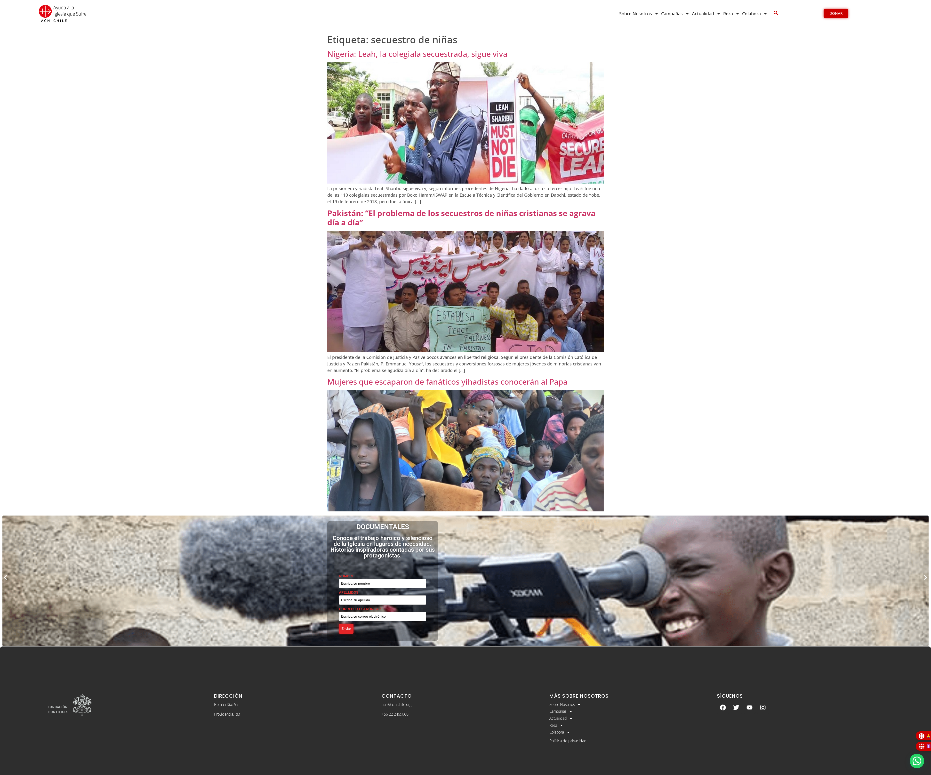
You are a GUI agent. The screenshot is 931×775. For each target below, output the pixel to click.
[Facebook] (723, 708)
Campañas (672, 13)
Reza (728, 13)
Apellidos (347, 590)
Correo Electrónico (355, 606)
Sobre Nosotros (635, 13)
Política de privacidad (567, 740)
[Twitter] (736, 708)
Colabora (751, 13)
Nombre (345, 573)
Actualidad (703, 13)
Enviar (346, 626)
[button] (5, 577)
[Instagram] (763, 708)
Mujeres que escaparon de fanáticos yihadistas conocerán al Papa (447, 381)
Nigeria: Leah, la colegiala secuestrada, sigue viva (417, 53)
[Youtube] (750, 708)
